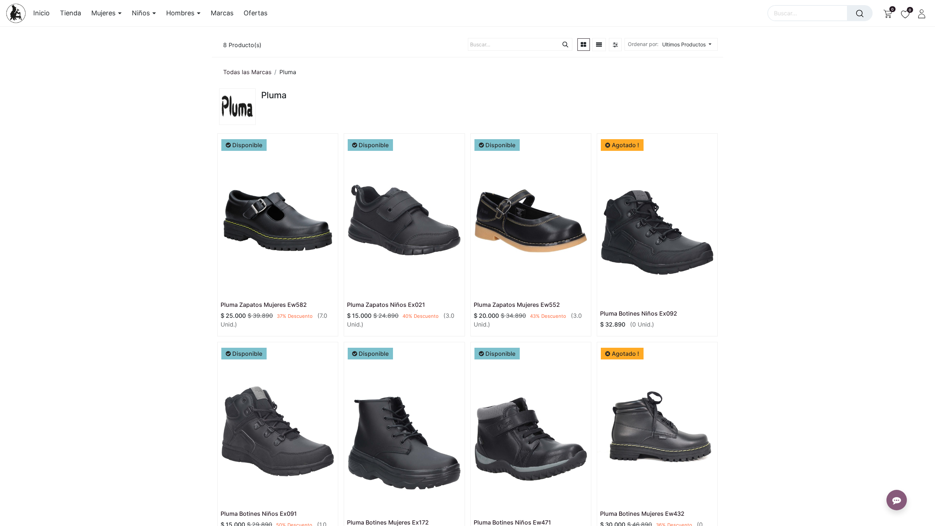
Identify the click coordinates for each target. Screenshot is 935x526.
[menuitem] (44, 13)
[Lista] (599, 44)
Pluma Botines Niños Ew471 (512, 522)
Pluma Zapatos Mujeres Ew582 (264, 304)
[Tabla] (584, 44)
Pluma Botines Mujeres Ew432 (642, 513)
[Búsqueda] (860, 13)
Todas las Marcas (247, 72)
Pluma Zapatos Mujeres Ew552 (517, 304)
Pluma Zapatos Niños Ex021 (386, 304)
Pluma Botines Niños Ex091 (259, 513)
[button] (688, 44)
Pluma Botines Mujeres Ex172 (388, 522)
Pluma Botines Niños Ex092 (638, 313)
